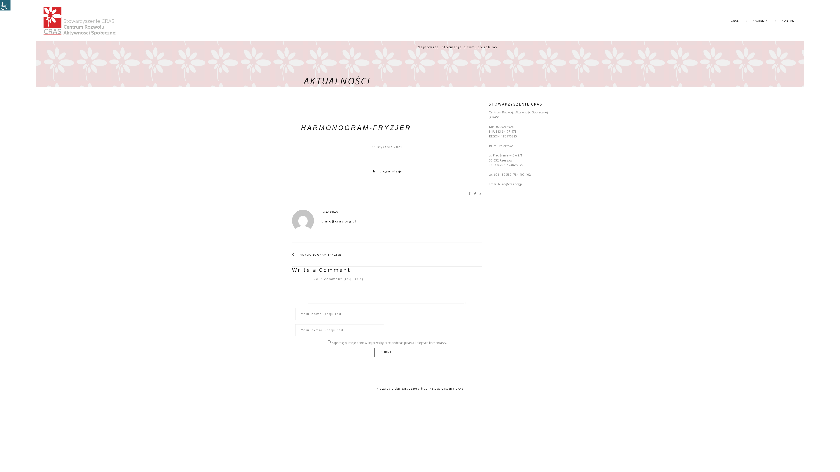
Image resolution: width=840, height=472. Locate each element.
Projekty (760, 21)
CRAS (735, 21)
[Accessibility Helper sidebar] (5, 5)
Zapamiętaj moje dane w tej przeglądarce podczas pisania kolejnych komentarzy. (389, 343)
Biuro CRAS (330, 212)
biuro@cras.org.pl (339, 221)
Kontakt (789, 21)
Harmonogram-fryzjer (356, 127)
